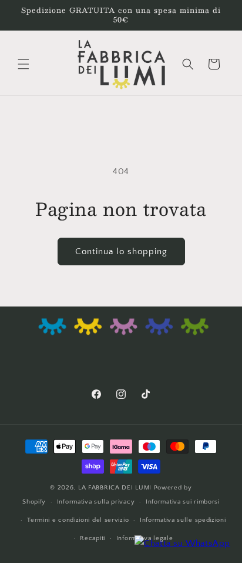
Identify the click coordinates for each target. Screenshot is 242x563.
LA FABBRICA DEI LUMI (116, 487)
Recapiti (92, 538)
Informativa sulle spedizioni (183, 520)
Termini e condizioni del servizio (78, 520)
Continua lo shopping (121, 251)
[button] (23, 64)
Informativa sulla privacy (96, 501)
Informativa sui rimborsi (183, 501)
